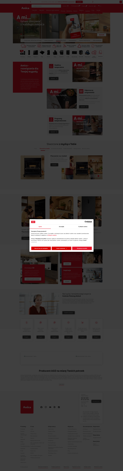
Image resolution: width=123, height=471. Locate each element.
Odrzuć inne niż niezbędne (41, 248)
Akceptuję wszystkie (82, 248)
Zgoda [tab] (40, 226)
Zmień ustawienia (60, 248)
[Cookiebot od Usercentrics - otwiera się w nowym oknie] (86, 222)
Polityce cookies (52, 235)
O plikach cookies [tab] (82, 226)
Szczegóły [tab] (61, 226)
